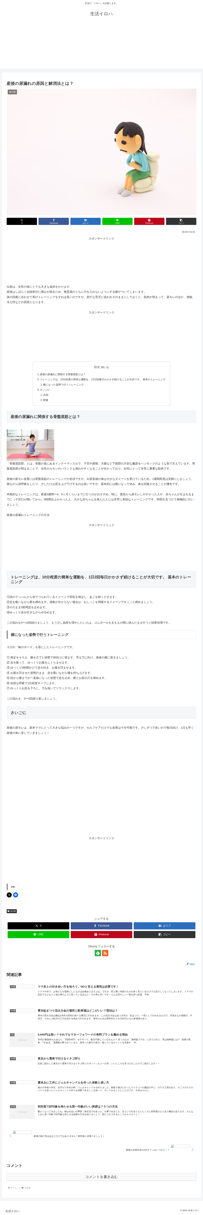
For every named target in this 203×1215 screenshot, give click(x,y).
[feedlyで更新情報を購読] (98, 953)
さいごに (45, 389)
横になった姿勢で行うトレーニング (63, 384)
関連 (45, 400)
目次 (97, 367)
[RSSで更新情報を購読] (105, 953)
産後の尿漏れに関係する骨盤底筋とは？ (63, 374)
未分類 (13, 911)
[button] (181, 221)
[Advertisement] (101, 46)
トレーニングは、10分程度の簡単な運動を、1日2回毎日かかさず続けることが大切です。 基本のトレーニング (103, 379)
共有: (46, 394)
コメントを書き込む (101, 1177)
